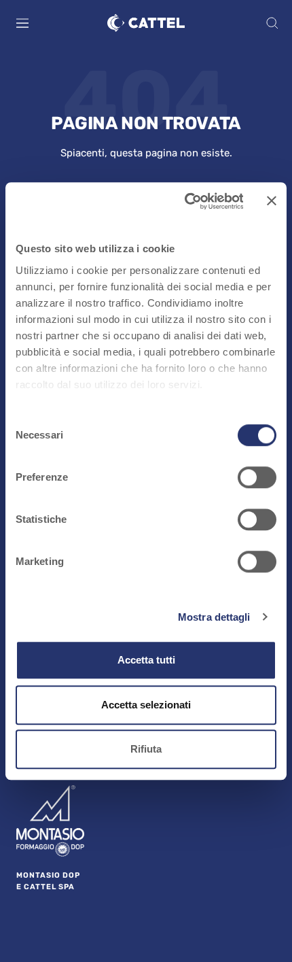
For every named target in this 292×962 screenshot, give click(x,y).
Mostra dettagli (214, 617)
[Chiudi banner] (271, 201)
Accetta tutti (146, 660)
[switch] (257, 477)
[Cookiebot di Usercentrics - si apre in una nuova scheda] (185, 201)
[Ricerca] (272, 23)
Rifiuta (146, 749)
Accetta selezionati (146, 704)
